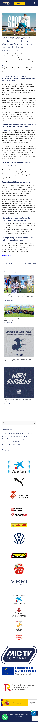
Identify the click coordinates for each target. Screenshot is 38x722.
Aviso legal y (25, 714)
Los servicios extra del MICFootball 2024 (17, 400)
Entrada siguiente (31, 263)
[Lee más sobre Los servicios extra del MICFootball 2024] (19, 382)
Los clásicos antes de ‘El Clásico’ (11, 441)
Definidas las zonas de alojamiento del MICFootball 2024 (19, 360)
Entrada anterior (6, 263)
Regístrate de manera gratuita (11, 66)
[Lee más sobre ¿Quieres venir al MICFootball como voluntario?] (19, 310)
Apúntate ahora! (6, 255)
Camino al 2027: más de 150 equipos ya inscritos (16, 439)
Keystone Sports (6, 130)
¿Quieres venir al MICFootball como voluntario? (18, 319)
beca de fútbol (9, 166)
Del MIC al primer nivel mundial (11, 444)
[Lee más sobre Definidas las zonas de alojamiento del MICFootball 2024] (19, 342)
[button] (19, 3)
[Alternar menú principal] (34, 3)
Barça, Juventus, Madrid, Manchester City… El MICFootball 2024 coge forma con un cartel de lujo (18, 296)
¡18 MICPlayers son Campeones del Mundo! (14, 436)
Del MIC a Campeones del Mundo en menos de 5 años (17, 433)
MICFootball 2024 (8, 51)
